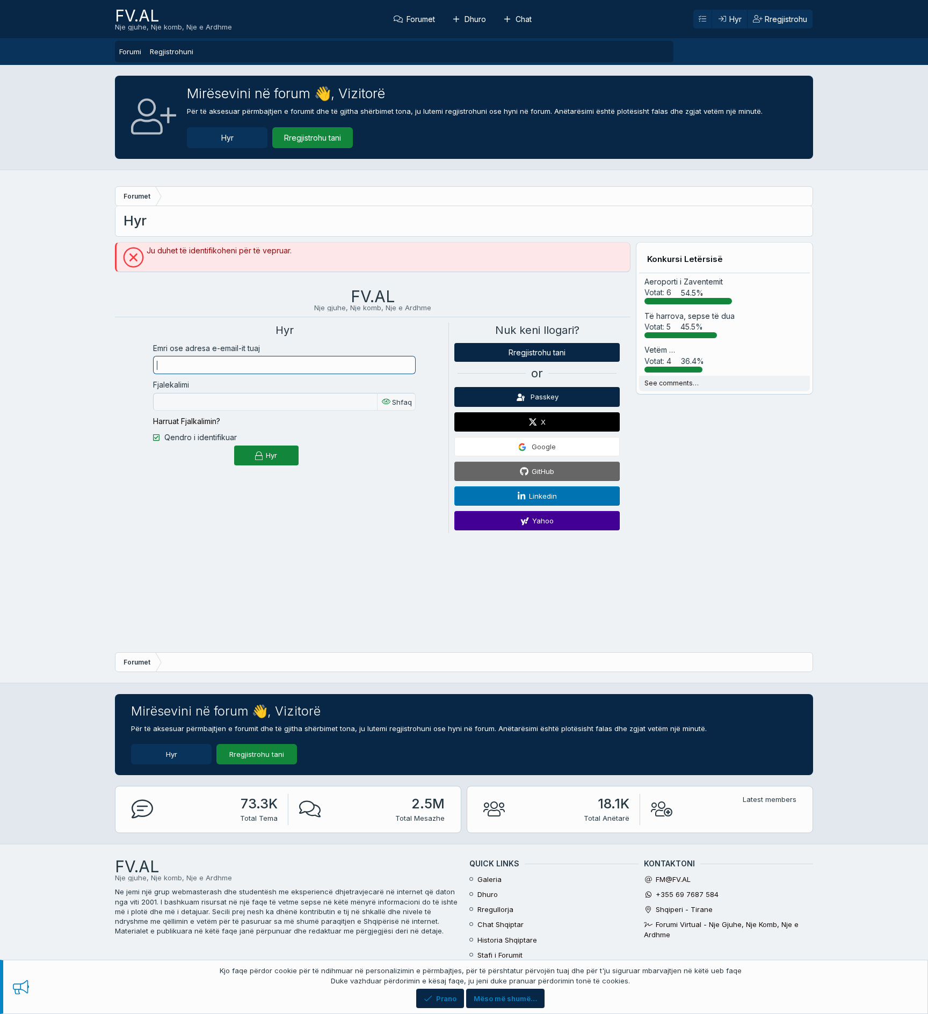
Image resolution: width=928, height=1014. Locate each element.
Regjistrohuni (171, 51)
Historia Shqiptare (507, 940)
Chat (524, 19)
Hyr (227, 137)
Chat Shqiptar (500, 924)
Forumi (130, 51)
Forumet (421, 19)
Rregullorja (495, 909)
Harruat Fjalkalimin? (186, 421)
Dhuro (475, 19)
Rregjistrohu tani (312, 137)
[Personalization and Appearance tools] (702, 19)
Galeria (489, 879)
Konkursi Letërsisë (685, 259)
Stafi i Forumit (500, 955)
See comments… (671, 383)
